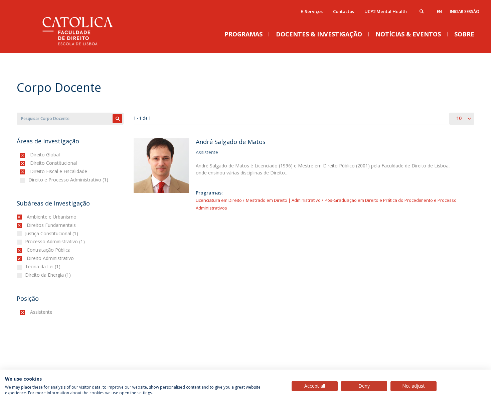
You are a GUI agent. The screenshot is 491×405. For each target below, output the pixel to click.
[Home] (83, 46)
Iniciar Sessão (464, 11)
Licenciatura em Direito (219, 200)
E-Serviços (312, 11)
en (439, 11)
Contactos (343, 11)
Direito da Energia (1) (49, 275)
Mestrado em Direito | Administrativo (283, 200)
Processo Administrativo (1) (56, 241)
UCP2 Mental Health (385, 11)
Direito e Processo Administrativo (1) (69, 179)
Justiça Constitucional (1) (52, 233)
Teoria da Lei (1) (43, 266)
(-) (31, 154)
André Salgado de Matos (231, 142)
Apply (117, 118)
